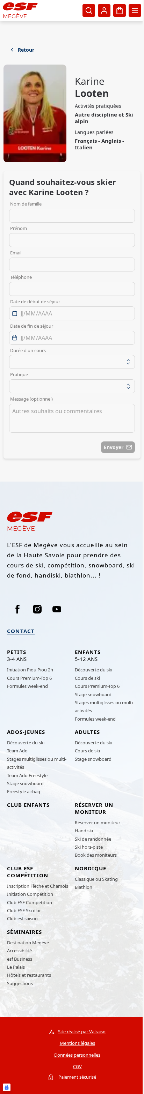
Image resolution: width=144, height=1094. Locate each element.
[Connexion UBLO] (6, 1087)
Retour (26, 49)
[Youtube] (57, 609)
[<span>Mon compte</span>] (104, 10)
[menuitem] (38, 657)
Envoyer (113, 447)
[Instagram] (37, 609)
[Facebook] (17, 609)
